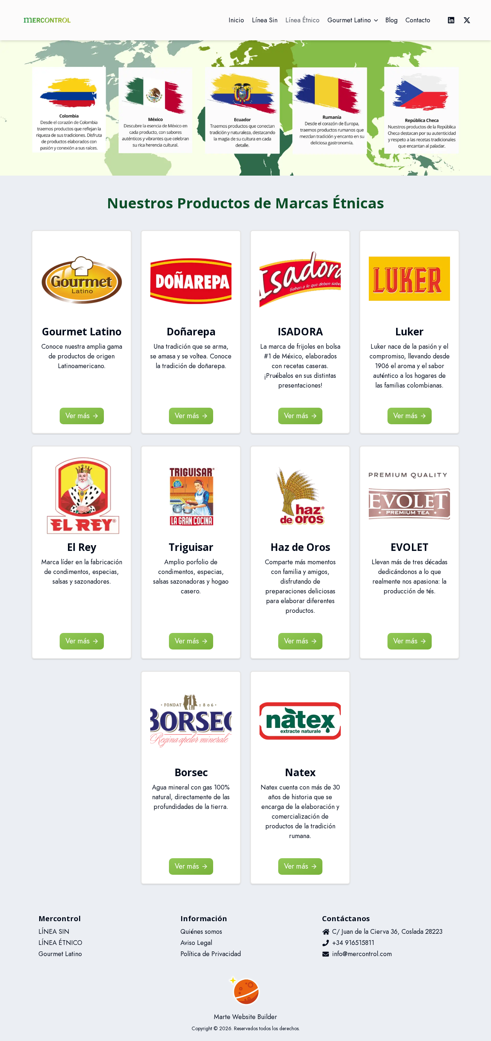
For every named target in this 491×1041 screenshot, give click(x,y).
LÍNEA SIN (53, 931)
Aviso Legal (196, 942)
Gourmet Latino (60, 954)
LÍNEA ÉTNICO (60, 942)
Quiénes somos (201, 931)
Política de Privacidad (210, 954)
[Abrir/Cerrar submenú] (376, 20)
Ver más (77, 416)
